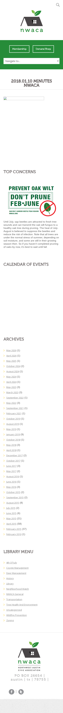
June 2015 (11, 513)
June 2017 (11, 466)
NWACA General (14, 594)
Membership (19, 49)
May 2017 (11, 471)
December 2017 (14, 455)
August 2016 (12, 476)
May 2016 (11, 487)
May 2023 (11, 387)
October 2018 (13, 439)
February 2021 (13, 413)
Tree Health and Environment (21, 604)
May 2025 (11, 360)
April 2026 (11, 355)
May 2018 (11, 445)
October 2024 (13, 366)
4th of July (11, 562)
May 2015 (11, 518)
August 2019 (12, 423)
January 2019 (13, 434)
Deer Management (16, 573)
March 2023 (12, 392)
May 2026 (11, 350)
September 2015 (15, 497)
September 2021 (15, 408)
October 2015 (13, 492)
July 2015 (10, 508)
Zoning (10, 620)
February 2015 (13, 529)
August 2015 (12, 502)
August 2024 (12, 371)
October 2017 (13, 460)
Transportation (14, 599)
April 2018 (11, 450)
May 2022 (11, 402)
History (10, 578)
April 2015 (11, 523)
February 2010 (13, 534)
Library (10, 583)
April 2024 (11, 381)
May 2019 (11, 429)
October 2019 (13, 418)
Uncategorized (14, 609)
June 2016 (11, 481)
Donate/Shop (43, 49)
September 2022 (15, 397)
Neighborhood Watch (17, 588)
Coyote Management (17, 567)
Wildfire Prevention (16, 615)
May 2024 (11, 376)
